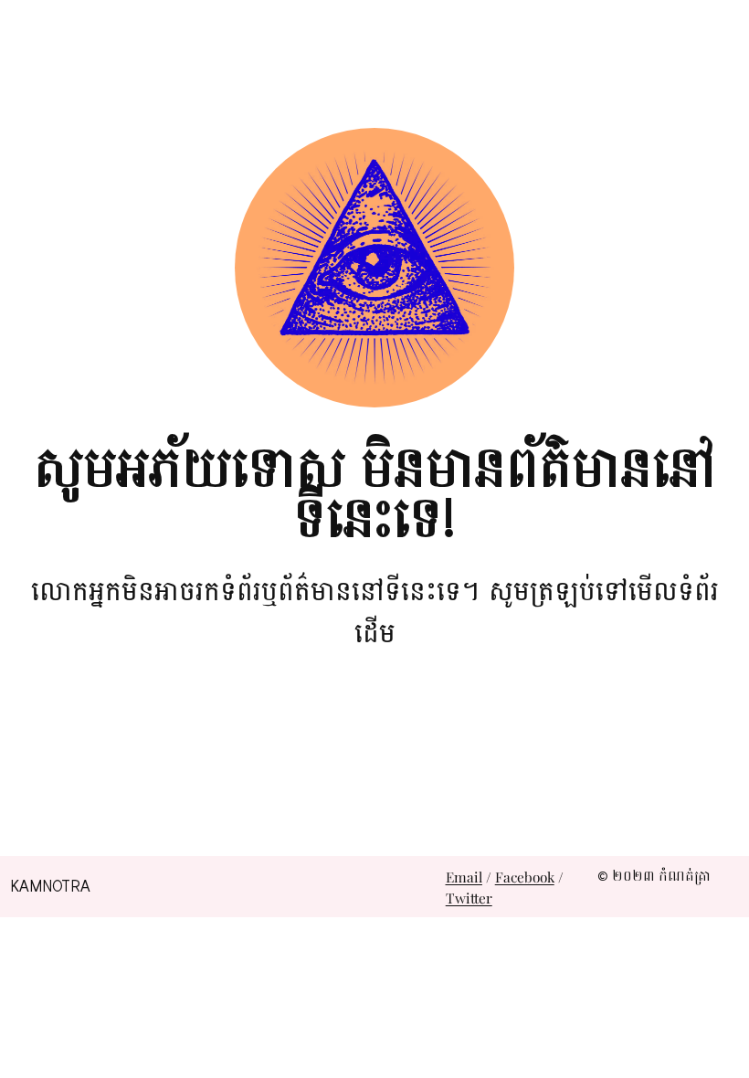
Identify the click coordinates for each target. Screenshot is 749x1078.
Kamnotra (50, 887)
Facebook (524, 876)
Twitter (469, 897)
